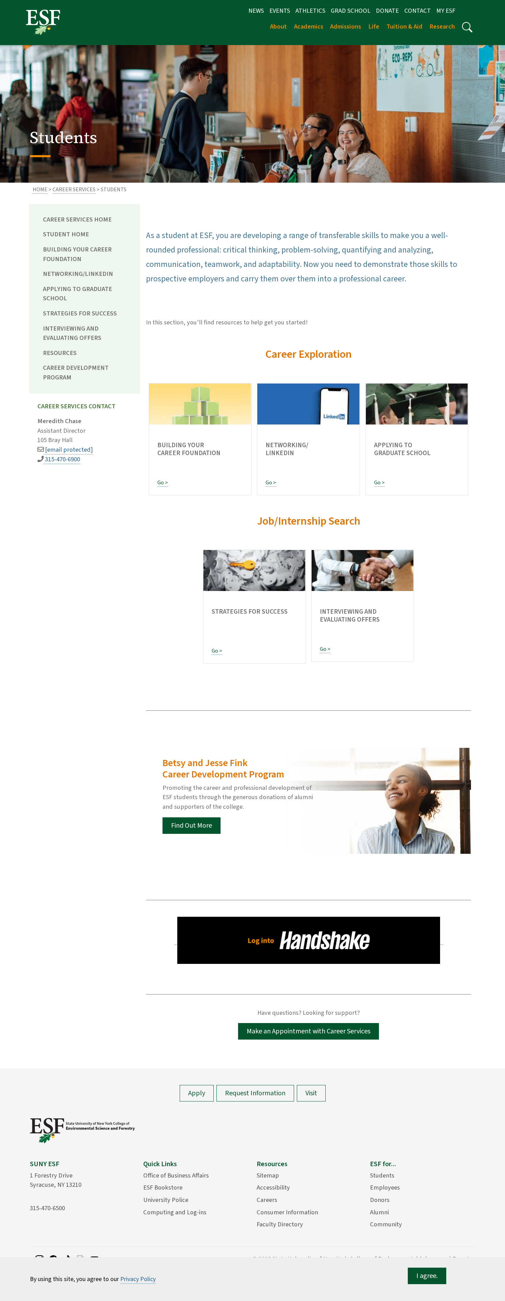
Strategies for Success (80, 313)
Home (40, 189)
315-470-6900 (62, 459)
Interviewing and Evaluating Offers (72, 333)
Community (386, 1224)
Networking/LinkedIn (78, 273)
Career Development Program (76, 372)
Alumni (379, 1212)
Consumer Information (287, 1212)
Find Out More (191, 825)
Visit (311, 1093)
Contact (417, 10)
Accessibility (273, 1187)
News (256, 10)
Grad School (350, 10)
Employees (385, 1187)
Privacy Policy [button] (138, 1279)
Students (382, 1175)
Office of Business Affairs (176, 1175)
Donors (380, 1199)
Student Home (66, 234)
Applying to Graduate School (77, 293)
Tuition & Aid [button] (404, 26)
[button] (467, 27)
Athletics (310, 10)
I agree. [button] (427, 1276)
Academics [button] (308, 26)
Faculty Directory (280, 1224)
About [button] (278, 26)
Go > (162, 482)
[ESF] (43, 22)
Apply (196, 1093)
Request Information (255, 1093)
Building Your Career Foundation (77, 254)
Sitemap (268, 1175)
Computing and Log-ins (174, 1212)
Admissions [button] (345, 26)
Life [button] (373, 26)
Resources (60, 352)
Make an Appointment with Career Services (308, 1031)
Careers (267, 1199)
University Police (165, 1199)
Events (279, 10)
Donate (387, 10)
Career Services (74, 189)
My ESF (445, 10)
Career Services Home (77, 219)
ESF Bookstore (162, 1187)
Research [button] (442, 26)
